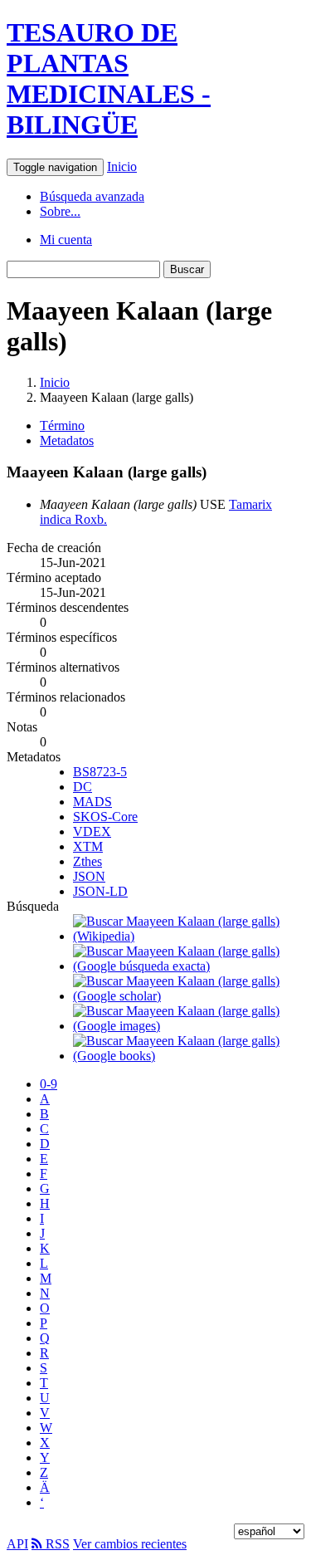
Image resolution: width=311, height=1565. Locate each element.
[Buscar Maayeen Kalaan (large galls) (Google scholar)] (188, 996)
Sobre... (60, 211)
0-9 (48, 1084)
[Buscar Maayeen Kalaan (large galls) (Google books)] (188, 1056)
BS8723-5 (100, 772)
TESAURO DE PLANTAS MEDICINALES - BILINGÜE (109, 78)
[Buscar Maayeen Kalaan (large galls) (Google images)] (188, 1026)
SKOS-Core (105, 816)
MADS (92, 802)
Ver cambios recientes (130, 1544)
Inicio (122, 166)
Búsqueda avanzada (92, 196)
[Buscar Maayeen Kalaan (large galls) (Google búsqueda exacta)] (188, 966)
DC (82, 787)
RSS (56, 1544)
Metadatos (67, 440)
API (17, 1544)
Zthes (87, 861)
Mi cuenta (66, 239)
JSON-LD (100, 891)
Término (62, 425)
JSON (89, 876)
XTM (88, 846)
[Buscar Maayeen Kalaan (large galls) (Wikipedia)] (188, 936)
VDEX (92, 831)
